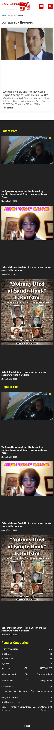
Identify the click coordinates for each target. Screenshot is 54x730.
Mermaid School (45, 708)
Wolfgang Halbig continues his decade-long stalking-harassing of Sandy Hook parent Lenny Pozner (24, 194)
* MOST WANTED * (10, 649)
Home (3, 15)
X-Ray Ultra (45, 680)
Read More (8, 107)
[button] (41, 6)
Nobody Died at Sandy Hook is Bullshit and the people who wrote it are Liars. (23, 373)
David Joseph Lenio (10, 702)
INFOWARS (45, 668)
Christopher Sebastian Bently (15, 691)
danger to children (9, 697)
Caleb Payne (7, 686)
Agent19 (5, 663)
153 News (6, 654)
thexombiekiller (43, 691)
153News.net (7, 658)
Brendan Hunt (7, 680)
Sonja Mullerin (43, 674)
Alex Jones (6, 668)
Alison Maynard (8, 674)
